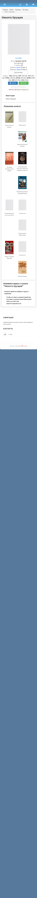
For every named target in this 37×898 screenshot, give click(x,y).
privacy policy (7, 324)
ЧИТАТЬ (24, 83)
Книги (11, 10)
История (25, 10)
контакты (16, 322)
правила (29, 322)
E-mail (10, 334)
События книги (18, 72)
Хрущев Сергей (20, 61)
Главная (5, 10)
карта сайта (23, 322)
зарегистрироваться (13, 303)
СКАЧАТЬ (13, 83)
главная (5, 322)
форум (11, 322)
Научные (18, 10)
